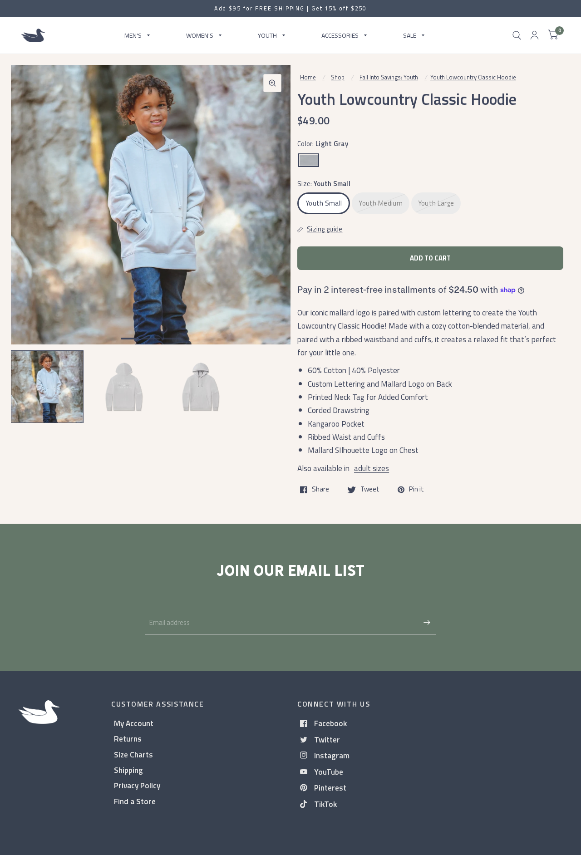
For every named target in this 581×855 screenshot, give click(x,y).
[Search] (517, 35)
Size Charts (133, 754)
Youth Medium (381, 203)
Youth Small (323, 203)
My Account (133, 723)
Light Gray (308, 160)
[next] (272, 239)
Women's (199, 35)
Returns (128, 738)
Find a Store (135, 801)
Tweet (369, 489)
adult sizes (371, 468)
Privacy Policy (137, 785)
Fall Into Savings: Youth (388, 77)
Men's (133, 35)
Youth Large (436, 203)
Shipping (128, 770)
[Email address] (427, 622)
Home (308, 77)
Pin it (416, 489)
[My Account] (534, 35)
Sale (409, 35)
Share (320, 489)
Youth (267, 35)
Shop (338, 77)
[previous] (29, 239)
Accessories (340, 35)
